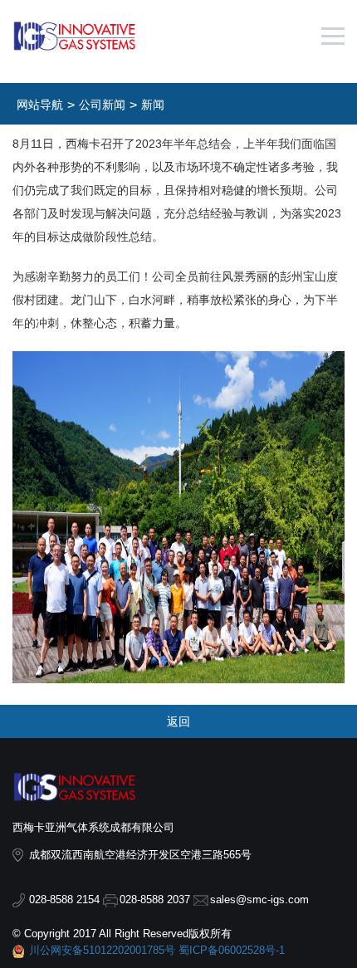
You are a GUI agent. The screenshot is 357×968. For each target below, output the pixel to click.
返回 (178, 721)
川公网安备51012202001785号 (102, 950)
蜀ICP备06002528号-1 (231, 950)
